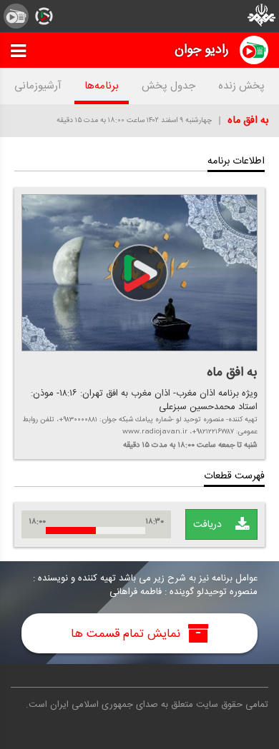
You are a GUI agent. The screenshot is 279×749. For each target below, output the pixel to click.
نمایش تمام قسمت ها (127, 633)
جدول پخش (168, 86)
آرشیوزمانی (38, 86)
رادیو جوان (202, 50)
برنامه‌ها (101, 86)
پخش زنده (241, 86)
